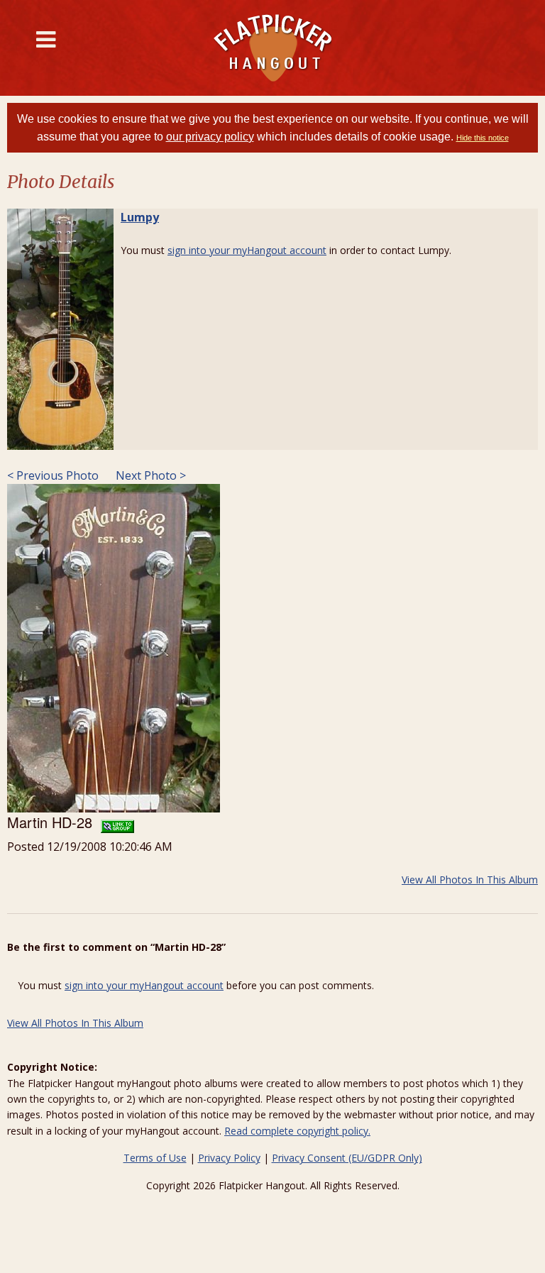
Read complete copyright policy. (297, 1130)
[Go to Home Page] (272, 48)
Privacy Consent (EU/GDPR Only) (347, 1157)
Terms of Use (155, 1157)
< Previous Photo (53, 475)
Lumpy (140, 217)
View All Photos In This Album (470, 879)
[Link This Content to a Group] (117, 822)
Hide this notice (482, 137)
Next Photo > (149, 475)
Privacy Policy (229, 1157)
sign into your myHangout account (246, 250)
